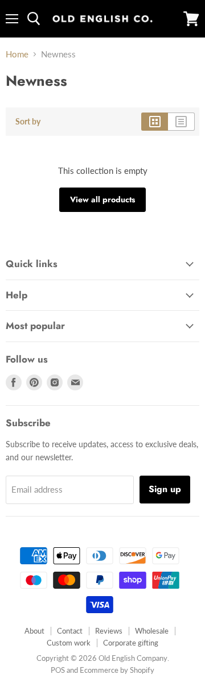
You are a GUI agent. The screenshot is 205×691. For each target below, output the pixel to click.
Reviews (108, 630)
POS (58, 670)
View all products (102, 199)
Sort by (27, 121)
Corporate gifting (130, 642)
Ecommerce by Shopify (117, 670)
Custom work (69, 642)
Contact (70, 630)
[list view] (181, 122)
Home (17, 54)
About (34, 630)
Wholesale (152, 630)
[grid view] (154, 122)
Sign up (165, 489)
